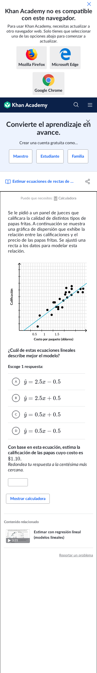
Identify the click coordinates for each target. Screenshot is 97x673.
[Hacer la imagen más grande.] (48, 301)
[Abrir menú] (90, 105)
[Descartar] (89, 4)
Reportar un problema (76, 555)
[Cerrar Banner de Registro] (88, 122)
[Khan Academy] (24, 105)
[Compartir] (87, 181)
